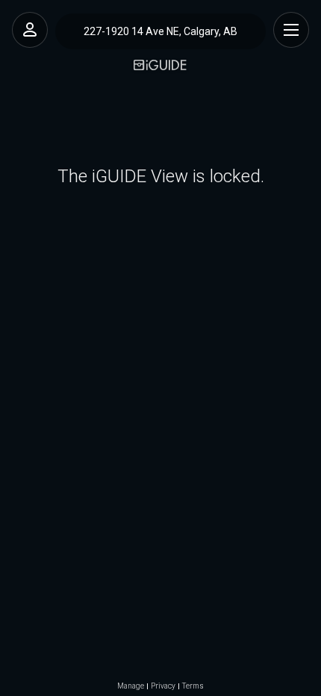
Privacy (163, 686)
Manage (130, 686)
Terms (193, 686)
